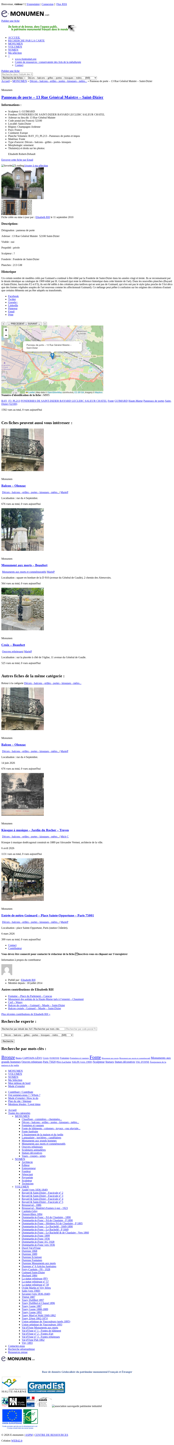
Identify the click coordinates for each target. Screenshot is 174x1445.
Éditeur (26, 1165)
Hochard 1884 (29, 1275)
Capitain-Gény (30, 1211)
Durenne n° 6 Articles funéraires (39, 1266)
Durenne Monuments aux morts (39, 1263)
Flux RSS (61, 4)
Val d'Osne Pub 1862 (33, 1339)
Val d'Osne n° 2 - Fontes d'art (37, 1333)
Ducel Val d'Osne (31, 1247)
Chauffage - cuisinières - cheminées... (42, 1119)
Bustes (19, 1058)
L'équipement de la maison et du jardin (42, 1134)
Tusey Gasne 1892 (32, 1312)
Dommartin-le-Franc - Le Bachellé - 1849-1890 (47, 1226)
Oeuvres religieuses (12, 651)
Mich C (64, 836)
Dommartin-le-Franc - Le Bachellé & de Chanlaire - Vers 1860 (55, 1232)
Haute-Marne (135, 400)
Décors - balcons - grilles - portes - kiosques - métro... (58, 81)
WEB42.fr (16, 1440)
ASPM (29, 1434)
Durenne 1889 (29, 1254)
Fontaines (64, 1058)
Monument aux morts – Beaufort (24, 565)
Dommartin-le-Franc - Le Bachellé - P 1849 (45, 1229)
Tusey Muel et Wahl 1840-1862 (39, 1315)
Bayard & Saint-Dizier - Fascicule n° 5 (42, 1202)
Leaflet (31, 392)
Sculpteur (99, 1061)
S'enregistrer (33, 4)
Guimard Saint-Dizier (33, 1272)
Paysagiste (27, 1177)
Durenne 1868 (29, 1251)
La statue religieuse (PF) (35, 1278)
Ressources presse (18, 1352)
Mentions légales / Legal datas (24, 1104)
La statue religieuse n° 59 (35, 1284)
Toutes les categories (19, 1113)
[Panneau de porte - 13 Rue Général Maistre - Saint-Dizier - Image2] (24, 214)
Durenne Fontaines (32, 1260)
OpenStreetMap (54, 392)
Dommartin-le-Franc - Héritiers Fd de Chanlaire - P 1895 (52, 1223)
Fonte (111, 400)
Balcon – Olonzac (13, 485)
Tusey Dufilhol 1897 (33, 1300)
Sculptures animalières (34, 1149)
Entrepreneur (29, 1168)
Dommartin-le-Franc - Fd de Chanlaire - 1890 (46, 1217)
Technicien (27, 1183)
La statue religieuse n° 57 (35, 1281)
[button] (52, 356)
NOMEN (13, 49)
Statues (109, 1061)
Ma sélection (15, 52)
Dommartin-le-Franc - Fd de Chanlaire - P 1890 (47, 1220)
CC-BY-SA (79, 392)
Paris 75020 (49, 1061)
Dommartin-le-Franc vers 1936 (38, 1244)
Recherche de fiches (13, 78)
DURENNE (54, 1058)
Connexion (48, 4)
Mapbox (98, 392)
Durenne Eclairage (32, 1257)
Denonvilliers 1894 (32, 1214)
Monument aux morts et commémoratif (134, 1058)
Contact (19, 65)
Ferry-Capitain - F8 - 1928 (36, 1269)
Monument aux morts (110, 1058)
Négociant (27, 1174)
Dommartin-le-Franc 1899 (36, 1235)
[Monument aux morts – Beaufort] (22, 549)
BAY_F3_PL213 (10, 400)
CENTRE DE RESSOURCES (51, 1434)
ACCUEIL (14, 37)
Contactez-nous (16, 1346)
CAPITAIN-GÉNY (32, 1057)
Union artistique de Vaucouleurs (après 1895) (46, 1321)
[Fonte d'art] (4, 1406)
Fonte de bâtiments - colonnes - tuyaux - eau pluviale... (51, 1128)
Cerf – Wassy (15, 1002)
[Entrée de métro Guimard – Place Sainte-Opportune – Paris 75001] (22, 899)
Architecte (27, 1162)
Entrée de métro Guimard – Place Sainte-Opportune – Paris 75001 (47, 915)
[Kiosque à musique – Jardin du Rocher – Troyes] (22, 814)
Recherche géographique (21, 1349)
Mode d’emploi (16, 1086)
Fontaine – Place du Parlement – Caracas (30, 996)
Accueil (5, 81)
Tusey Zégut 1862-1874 (35, 1318)
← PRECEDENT (16, 323)
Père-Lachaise (63, 1061)
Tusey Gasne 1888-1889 (35, 1309)
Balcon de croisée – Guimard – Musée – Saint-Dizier (36, 1005)
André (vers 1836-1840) (35, 1189)
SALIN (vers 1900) (82, 1062)
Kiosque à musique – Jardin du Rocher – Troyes (35, 830)
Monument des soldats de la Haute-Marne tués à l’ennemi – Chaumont (46, 999)
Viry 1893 (27, 1342)
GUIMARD (121, 400)
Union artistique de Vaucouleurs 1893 (42, 1324)
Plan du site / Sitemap (19, 1101)
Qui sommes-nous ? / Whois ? (24, 1095)
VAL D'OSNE (142, 1062)
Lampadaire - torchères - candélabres (41, 1137)
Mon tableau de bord (19, 1083)
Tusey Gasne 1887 (32, 1306)
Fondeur (26, 1171)
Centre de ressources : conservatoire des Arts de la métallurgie (48, 62)
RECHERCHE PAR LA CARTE (26, 40)
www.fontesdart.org (25, 59)
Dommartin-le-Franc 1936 (36, 1238)
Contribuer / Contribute (20, 1092)
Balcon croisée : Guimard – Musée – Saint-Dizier (34, 1008)
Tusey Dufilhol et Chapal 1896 (38, 1303)
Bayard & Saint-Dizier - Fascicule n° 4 (42, 1198)
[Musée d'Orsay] (17, 1406)
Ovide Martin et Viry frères (36, 1287)
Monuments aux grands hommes (39, 1140)
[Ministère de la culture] (30, 1406)
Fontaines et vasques (79, 1058)
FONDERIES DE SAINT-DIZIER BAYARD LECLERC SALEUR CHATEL (64, 400)
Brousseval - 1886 (31, 1205)
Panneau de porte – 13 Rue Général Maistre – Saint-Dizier (52, 97)
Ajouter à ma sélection (36, 165)
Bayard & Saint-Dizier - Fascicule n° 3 (42, 1195)
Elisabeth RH (43, 217)
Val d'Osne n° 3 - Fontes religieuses (41, 1336)
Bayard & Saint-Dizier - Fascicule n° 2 (42, 1192)
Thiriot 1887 (28, 1297)
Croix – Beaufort (13, 645)
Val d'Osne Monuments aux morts (40, 1327)
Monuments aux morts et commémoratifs (24, 571)
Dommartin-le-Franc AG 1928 (38, 1241)
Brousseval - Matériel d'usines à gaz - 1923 (45, 1208)
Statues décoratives (125, 1061)
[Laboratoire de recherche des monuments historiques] (43, 1406)
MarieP (64, 492)
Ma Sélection (15, 1080)
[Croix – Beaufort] (22, 629)
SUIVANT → (34, 323)
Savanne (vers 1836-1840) (36, 1293)
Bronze (8, 1057)
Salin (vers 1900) (31, 1290)
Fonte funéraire (30, 1131)
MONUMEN (15, 43)
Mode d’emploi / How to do (23, 1098)
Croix (46, 1058)
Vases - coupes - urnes (34, 1156)
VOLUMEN (15, 46)
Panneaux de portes (153, 400)
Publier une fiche (10, 20)
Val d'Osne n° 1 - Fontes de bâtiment (41, 1330)
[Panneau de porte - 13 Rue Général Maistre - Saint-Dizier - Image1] (9, 214)
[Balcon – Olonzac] (22, 470)
